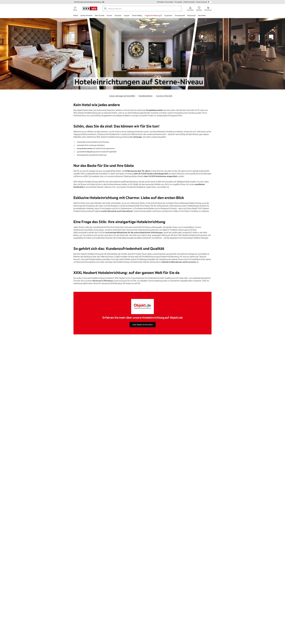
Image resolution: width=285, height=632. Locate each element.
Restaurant (192, 16)
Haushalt (118, 16)
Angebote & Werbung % (153, 16)
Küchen (109, 16)
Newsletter (202, 16)
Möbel (75, 16)
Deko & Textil (99, 16)
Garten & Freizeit (86, 16)
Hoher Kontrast (202, 2)
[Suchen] (105, 8)
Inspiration (168, 16)
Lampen (126, 16)
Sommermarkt (180, 16)
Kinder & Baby (137, 16)
